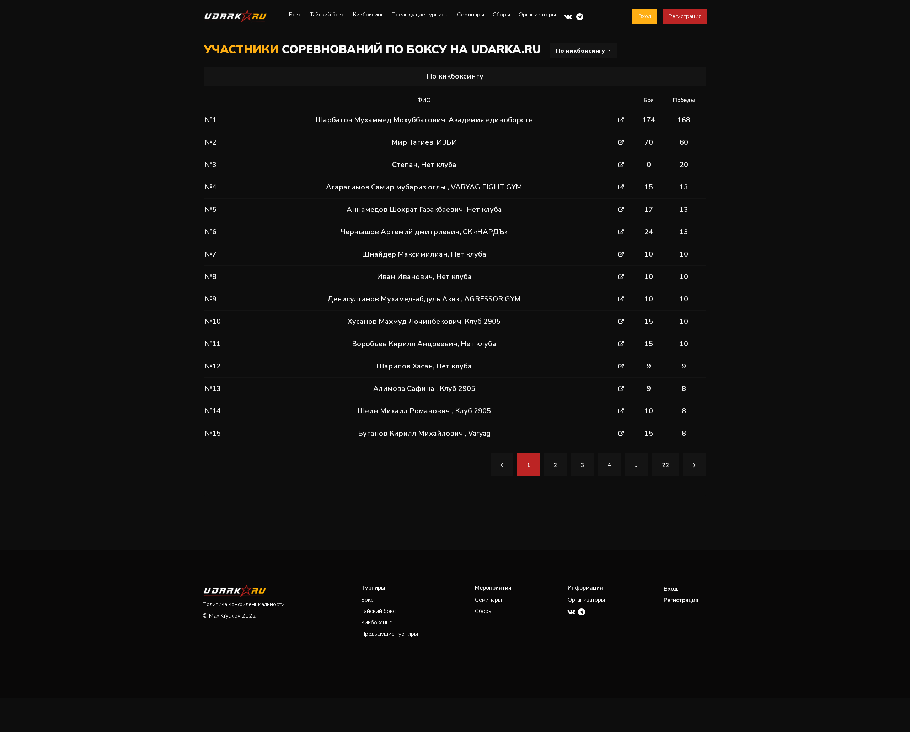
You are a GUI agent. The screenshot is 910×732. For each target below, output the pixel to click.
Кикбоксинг (368, 14)
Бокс (295, 14)
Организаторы (537, 14)
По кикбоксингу (581, 50)
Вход (644, 16)
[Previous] (502, 464)
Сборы (501, 14)
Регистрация (685, 16)
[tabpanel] (455, 281)
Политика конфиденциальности (244, 604)
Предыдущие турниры (420, 14)
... (637, 465)
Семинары (470, 14)
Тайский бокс (327, 14)
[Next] (694, 464)
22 (665, 465)
